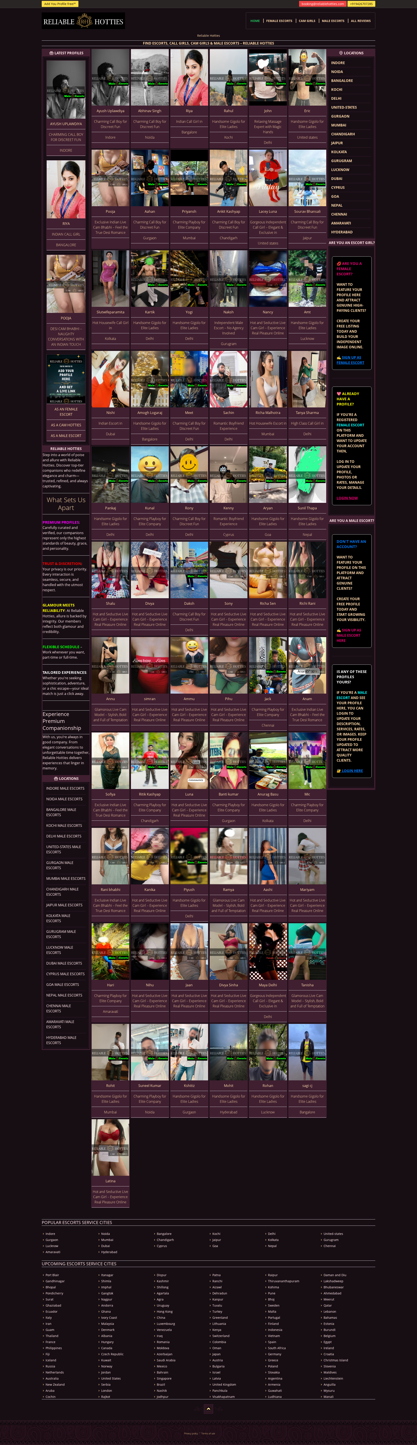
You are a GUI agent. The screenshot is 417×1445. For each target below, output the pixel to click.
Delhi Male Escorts (63, 836)
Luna (189, 794)
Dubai (336, 178)
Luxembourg (166, 1324)
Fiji (48, 1354)
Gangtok (107, 1293)
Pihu (228, 698)
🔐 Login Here (350, 770)
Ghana (106, 1311)
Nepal (337, 205)
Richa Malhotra (268, 412)
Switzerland (221, 1336)
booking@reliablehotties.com (323, 4)
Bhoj (271, 1299)
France (50, 1342)
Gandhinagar (55, 1281)
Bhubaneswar (334, 1287)
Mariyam (307, 889)
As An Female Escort (66, 412)
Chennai (339, 214)
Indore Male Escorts (65, 788)
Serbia (106, 1384)
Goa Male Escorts (62, 984)
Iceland (51, 1360)
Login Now (347, 498)
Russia (50, 1366)
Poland (273, 1366)
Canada (106, 1348)
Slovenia (330, 1366)
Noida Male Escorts (64, 799)
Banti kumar (229, 794)
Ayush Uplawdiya (66, 123)
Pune (271, 1293)
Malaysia (107, 1324)
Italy (49, 1317)
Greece (273, 1360)
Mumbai (338, 125)
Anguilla (330, 1384)
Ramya (228, 889)
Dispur (162, 1275)
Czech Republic (112, 1354)
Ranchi (217, 1281)
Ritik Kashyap (150, 794)
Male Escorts (333, 21)
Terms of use (208, 1433)
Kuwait (106, 1360)
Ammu (189, 698)
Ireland (329, 1348)
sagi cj (307, 1085)
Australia (52, 1378)
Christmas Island (336, 1360)
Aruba (50, 1391)
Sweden (274, 1305)
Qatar (328, 1305)
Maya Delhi (268, 985)
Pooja (66, 318)
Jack (268, 698)
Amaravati (341, 223)
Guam (50, 1330)
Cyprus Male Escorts (65, 974)
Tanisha (307, 985)
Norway (106, 1366)
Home (255, 21)
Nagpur (106, 1299)
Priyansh (189, 211)
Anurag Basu (268, 794)
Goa (335, 196)
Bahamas (330, 1317)
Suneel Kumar (149, 1085)
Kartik (150, 312)
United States (111, 1378)
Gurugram (341, 160)
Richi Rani (307, 603)
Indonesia (275, 1330)
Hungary (107, 1342)
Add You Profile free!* (60, 4)
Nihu (150, 985)
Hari (110, 985)
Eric (307, 110)
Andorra (107, 1305)
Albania (106, 1336)
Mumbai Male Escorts (66, 878)
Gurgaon (340, 116)
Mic (307, 794)
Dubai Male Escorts (64, 963)
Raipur (273, 1275)
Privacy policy (191, 1433)
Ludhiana (275, 1397)
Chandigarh (343, 134)
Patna (216, 1275)
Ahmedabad (332, 1293)
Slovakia (274, 1372)
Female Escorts (279, 21)
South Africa (277, 1348)
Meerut (329, 1299)
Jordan (106, 1372)
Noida (337, 71)
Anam (307, 698)
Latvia (216, 1378)
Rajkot (105, 1397)
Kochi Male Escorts (64, 825)
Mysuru (329, 1391)
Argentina (275, 1378)
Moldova (163, 1348)
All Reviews (361, 21)
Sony (229, 603)
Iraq (160, 1336)
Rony (189, 508)
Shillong (163, 1287)
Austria (217, 1360)
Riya (66, 223)
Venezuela (164, 1330)
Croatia (329, 1354)
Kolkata (339, 151)
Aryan (268, 508)
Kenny (228, 508)
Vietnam (274, 1336)
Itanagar (107, 1275)
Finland (273, 1324)
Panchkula (219, 1391)
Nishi (110, 412)
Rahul (228, 110)
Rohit (110, 1085)
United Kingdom (224, 1384)
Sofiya (110, 794)
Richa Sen (268, 603)
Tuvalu (217, 1305)
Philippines (54, 1348)
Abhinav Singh (149, 110)
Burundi (330, 1330)
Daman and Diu (335, 1275)
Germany (274, 1354)
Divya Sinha (228, 985)
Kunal (149, 508)
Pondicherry (54, 1293)
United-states (344, 107)
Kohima (273, 1287)
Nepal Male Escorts (64, 995)
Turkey (217, 1311)
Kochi (336, 89)
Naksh (228, 312)
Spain (272, 1342)
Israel (216, 1372)
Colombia (219, 1342)
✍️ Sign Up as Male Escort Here (349, 635)
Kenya (216, 1330)
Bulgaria (218, 1366)
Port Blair (52, 1275)
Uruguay (163, 1305)
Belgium (330, 1336)
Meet (189, 412)
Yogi (189, 312)
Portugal (274, 1317)
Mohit (228, 1085)
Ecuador (52, 1311)
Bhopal (51, 1287)
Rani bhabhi (110, 889)
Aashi (267, 889)
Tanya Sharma (307, 412)
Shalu (110, 603)
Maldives (330, 1372)
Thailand (52, 1336)
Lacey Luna (268, 211)
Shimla (106, 1281)
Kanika (149, 889)
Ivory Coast (109, 1317)
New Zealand (55, 1384)
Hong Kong (165, 1311)
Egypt (328, 1342)
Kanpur (217, 1299)
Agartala (163, 1293)
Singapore (164, 1378)
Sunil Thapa (307, 508)
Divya (149, 603)
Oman (216, 1348)
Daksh (189, 603)
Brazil (161, 1384)
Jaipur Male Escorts (64, 905)
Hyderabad (342, 232)
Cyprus (338, 187)
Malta (272, 1311)
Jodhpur (163, 1397)
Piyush (189, 889)
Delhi (336, 98)
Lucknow (340, 169)
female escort (350, 425)
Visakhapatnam (223, 1397)
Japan (216, 1354)
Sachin (228, 412)
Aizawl (217, 1287)
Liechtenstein (333, 1378)
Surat (49, 1299)
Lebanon (330, 1311)
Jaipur (337, 143)
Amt (307, 312)
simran (150, 698)
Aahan (150, 211)
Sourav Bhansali (307, 211)
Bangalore (342, 80)
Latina (111, 1181)
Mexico (162, 1366)
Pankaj (110, 508)
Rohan (268, 1085)
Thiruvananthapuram (283, 1281)
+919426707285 (361, 4)
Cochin (51, 1397)
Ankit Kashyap (228, 211)
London (106, 1391)
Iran (48, 1324)
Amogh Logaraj (149, 412)
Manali (329, 1397)
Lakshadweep (333, 1281)
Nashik (162, 1391)
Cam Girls (307, 21)
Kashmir (163, 1281)
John (268, 110)
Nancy (268, 312)
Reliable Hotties (208, 35)
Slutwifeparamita (110, 312)
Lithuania (219, 1324)
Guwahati (275, 1391)
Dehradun (219, 1293)
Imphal (106, 1287)
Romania (163, 1342)
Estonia (329, 1324)
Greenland (220, 1317)
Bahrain (162, 1372)
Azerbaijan (164, 1354)
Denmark (107, 1330)
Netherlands (55, 1372)
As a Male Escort (66, 435)
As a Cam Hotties (66, 425)
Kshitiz (189, 1085)
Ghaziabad (53, 1305)
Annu (110, 698)
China (161, 1317)
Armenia (274, 1384)
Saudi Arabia (166, 1360)
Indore (338, 62)
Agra (160, 1299)
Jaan (189, 985)
